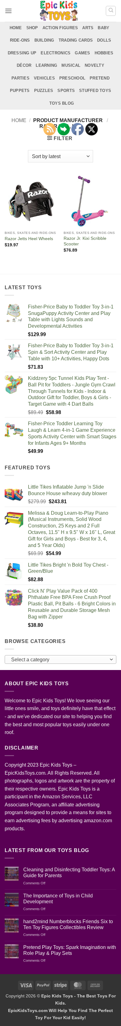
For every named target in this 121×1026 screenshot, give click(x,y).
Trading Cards (76, 40)
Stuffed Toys (95, 90)
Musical (70, 65)
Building (44, 40)
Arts (87, 27)
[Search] (111, 11)
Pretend (100, 78)
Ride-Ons (20, 40)
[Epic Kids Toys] (59, 11)
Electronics (55, 53)
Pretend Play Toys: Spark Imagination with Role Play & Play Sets (69, 950)
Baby (103, 27)
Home (16, 27)
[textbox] (59, 659)
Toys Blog (61, 103)
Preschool (72, 78)
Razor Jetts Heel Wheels (29, 238)
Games (82, 53)
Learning (46, 65)
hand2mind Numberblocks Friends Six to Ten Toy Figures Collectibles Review (68, 924)
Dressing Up (22, 53)
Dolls (104, 40)
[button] (8, 10)
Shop (32, 27)
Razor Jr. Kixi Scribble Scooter (85, 241)
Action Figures (60, 27)
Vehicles (44, 78)
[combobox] (60, 659)
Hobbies (104, 53)
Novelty (94, 65)
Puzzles (43, 90)
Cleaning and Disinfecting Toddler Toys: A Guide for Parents (69, 872)
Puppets (20, 90)
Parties (20, 78)
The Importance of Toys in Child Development (58, 898)
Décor (24, 65)
